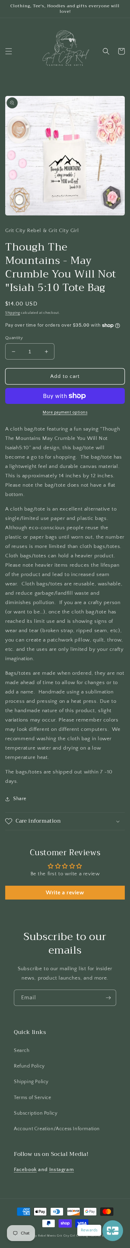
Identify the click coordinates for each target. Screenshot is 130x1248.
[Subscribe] (108, 998)
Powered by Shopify (103, 1235)
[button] (8, 51)
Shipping (12, 313)
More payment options (65, 412)
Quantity (14, 337)
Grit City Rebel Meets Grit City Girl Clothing (56, 1235)
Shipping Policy (31, 1082)
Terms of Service (32, 1097)
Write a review (65, 892)
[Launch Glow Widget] (112, 1230)
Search (22, 1050)
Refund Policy (29, 1066)
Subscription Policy (35, 1113)
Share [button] (19, 799)
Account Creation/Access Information (57, 1129)
